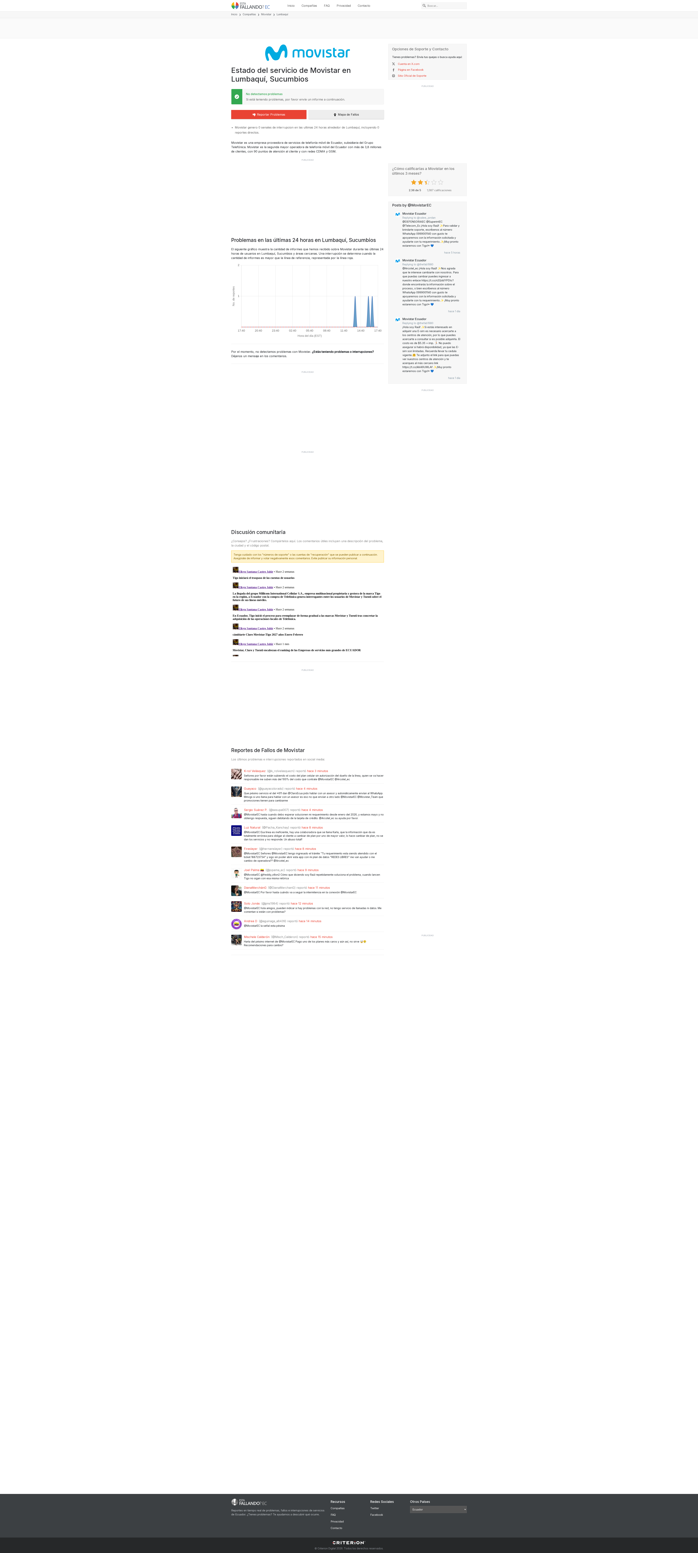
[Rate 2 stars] (421, 182)
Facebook (376, 1514)
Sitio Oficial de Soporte (412, 75)
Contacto (364, 5)
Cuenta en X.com (409, 64)
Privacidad (344, 5)
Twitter (374, 1508)
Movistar (266, 14)
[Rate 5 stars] (441, 182)
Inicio (291, 5)
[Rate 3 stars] (427, 182)
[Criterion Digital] (349, 1542)
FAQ (327, 5)
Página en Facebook (411, 69)
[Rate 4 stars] (434, 182)
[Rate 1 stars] (414, 182)
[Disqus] (307, 610)
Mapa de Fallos (348, 114)
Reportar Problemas (271, 114)
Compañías (309, 5)
